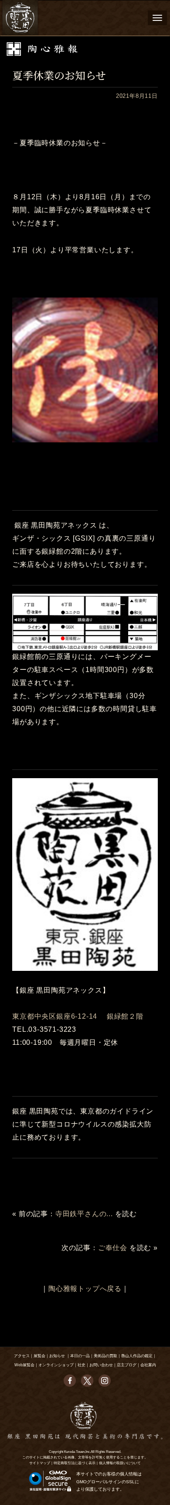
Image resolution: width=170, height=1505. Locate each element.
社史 (81, 1365)
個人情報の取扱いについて (120, 1463)
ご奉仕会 (112, 1247)
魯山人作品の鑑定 (137, 1356)
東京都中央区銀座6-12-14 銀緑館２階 (77, 1016)
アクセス (22, 1356)
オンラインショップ (56, 1365)
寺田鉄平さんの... (84, 1213)
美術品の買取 (105, 1356)
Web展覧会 (24, 1365)
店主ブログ (126, 1365)
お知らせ (57, 1356)
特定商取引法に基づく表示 (74, 1463)
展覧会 (39, 1356)
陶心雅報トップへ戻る (85, 1288)
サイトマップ (39, 1463)
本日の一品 (80, 1356)
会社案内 (148, 1365)
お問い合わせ (101, 1365)
